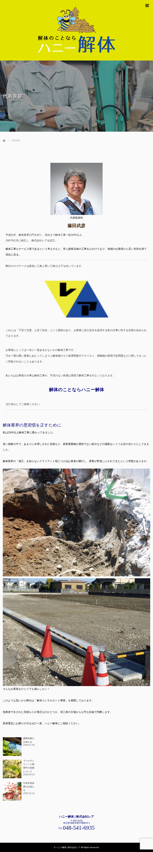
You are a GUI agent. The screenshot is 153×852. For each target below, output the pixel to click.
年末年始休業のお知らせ (28, 786)
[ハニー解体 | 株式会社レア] (76, 30)
